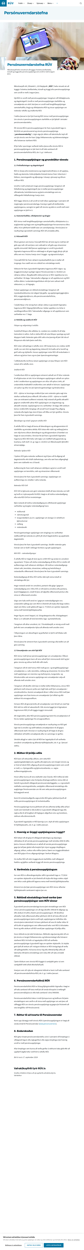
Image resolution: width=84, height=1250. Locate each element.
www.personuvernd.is (47, 1024)
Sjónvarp (40, 3)
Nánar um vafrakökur (74, 1240)
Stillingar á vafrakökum (13, 1245)
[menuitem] (24, 3)
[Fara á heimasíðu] (8, 3)
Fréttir (20, 3)
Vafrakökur (18, 1075)
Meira (50, 3)
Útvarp (29, 3)
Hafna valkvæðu (34, 1245)
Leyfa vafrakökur (53, 1245)
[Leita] (80, 3)
